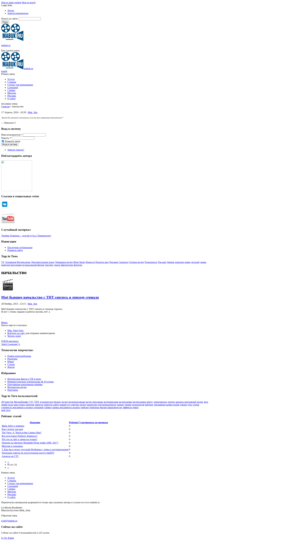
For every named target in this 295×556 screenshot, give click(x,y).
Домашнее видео (64, 262)
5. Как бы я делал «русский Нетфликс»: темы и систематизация (35, 449)
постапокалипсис (107, 404)
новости (39, 404)
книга (22, 404)
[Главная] (12, 40)
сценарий (38, 407)
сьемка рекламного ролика (66, 407)
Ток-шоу (162, 262)
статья (196, 404)
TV (3, 262)
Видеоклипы (23, 262)
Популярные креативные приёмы (25, 384)
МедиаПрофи (21, 402)
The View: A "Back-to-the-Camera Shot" (22, 432)
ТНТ (36, 402)
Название (35, 422)
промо (128, 404)
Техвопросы (150, 262)
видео (65, 402)
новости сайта (51, 404)
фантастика (67, 265)
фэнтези (78, 265)
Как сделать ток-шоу (12, 429)
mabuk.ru (5, 45)
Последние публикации (19, 247)
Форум (11, 367)
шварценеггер (114, 407)
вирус (150, 402)
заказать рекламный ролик (189, 402)
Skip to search (28, 2)
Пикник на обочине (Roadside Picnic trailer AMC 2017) (30, 442)
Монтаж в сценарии (12, 446)
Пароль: (6, 138)
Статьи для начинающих (20, 84)
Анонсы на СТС (10, 456)
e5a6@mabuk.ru (9, 520)
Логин (10, 10)
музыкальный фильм (33, 265)
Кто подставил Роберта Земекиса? (19, 436)
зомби (4, 404)
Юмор (10, 361)
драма (203, 262)
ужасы (57, 265)
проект (120, 404)
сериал (183, 404)
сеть (190, 404)
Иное (76, 262)
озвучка (75, 404)
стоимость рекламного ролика (17, 407)
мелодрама (16, 265)
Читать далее (14, 336)
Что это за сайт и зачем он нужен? (19, 439)
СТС (31, 402)
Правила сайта (15, 250)
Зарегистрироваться (17, 13)
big (11, 402)
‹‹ (8, 462)
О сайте (11, 98)
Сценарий (12, 87)
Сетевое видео (136, 262)
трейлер (85, 407)
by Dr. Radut (7, 538)
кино (16, 404)
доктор (171, 402)
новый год (65, 404)
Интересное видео (17, 387)
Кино (82, 262)
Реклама (11, 95)
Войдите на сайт (16, 333)
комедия (5, 265)
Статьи (11, 364)
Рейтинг (73, 422)
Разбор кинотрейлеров (19, 356)
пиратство (92, 404)
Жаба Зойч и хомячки (13, 426)
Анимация (10, 262)
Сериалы (123, 262)
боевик (171, 262)
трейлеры (94, 407)
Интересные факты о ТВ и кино (24, 379)
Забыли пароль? (15, 149)
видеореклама (111, 402)
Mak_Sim (32, 112)
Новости (90, 262)
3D (2, 402)
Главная (5, 106)
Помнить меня (12, 141)
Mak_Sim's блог (15, 330)
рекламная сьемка (163, 404)
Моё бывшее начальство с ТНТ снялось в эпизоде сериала (50, 297)
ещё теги (5, 410)
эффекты (127, 407)
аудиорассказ (46, 402)
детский (195, 262)
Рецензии (12, 359)
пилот (83, 404)
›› (8, 467)
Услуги (11, 79)
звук (206, 402)
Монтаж (11, 93)
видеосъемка (125, 402)
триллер (49, 265)
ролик (176, 404)
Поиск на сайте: (10, 18)
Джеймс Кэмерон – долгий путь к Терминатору (26, 235)
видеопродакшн (76, 402)
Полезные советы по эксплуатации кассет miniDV (28, 453)
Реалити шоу (102, 262)
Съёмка (11, 90)
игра (10, 404)
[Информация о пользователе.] (7, 290)
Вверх (4, 322)
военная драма (182, 262)
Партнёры (12, 390)
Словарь (11, 82)
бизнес (57, 402)
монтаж (30, 404)
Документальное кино (42, 262)
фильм (103, 407)
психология (138, 404)
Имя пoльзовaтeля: (12, 134)
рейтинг (149, 404)
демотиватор (160, 402)
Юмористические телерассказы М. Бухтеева (30, 381)
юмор (135, 407)
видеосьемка (139, 402)
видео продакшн (94, 402)
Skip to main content (11, 2)
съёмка (47, 407)
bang (7, 402)
